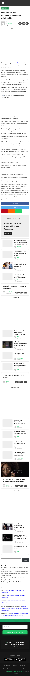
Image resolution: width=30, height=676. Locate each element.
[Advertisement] (15, 45)
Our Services (7, 665)
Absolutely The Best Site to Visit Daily (12, 2)
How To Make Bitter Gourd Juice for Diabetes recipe (19, 453)
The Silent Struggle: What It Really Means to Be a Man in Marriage (20, 536)
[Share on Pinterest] (4, 211)
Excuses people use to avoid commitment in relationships (20, 264)
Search (25, 560)
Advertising (22, 665)
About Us (25, 668)
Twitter (16, 207)
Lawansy (19, 246)
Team (13, 668)
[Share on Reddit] (11, 211)
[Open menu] (3, 3)
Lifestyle (4, 8)
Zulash (18, 268)
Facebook (15, 203)
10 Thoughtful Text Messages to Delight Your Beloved (20, 365)
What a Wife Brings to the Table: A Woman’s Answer (14, 571)
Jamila (18, 529)
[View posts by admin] (3, 23)
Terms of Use (6, 668)
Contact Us (14, 665)
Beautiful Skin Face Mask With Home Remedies (12, 226)
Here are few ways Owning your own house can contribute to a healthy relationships (20, 277)
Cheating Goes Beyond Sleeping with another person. (20, 253)
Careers (18, 668)
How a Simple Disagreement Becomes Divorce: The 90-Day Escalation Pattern (20, 527)
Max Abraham (10, 292)
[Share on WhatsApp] (18, 211)
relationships (16, 63)
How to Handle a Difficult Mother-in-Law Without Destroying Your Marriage (14, 608)
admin (9, 21)
